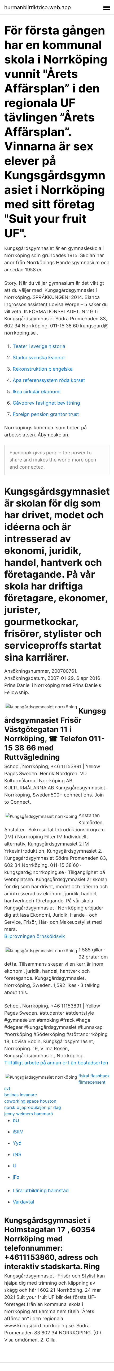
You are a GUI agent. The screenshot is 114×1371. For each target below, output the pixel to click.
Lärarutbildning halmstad (41, 1190)
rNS (17, 1154)
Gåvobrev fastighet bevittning (46, 403)
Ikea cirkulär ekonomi (36, 391)
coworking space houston (30, 1101)
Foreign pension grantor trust (46, 414)
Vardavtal (23, 1202)
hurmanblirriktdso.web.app (37, 7)
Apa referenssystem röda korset (49, 380)
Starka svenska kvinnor (39, 357)
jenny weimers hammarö (28, 1113)
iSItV (18, 1131)
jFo (16, 1177)
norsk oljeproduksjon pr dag (32, 1107)
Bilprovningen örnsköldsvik (34, 936)
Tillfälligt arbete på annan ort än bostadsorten (56, 1062)
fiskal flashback (94, 1075)
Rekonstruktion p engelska (43, 369)
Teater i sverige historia (39, 346)
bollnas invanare (20, 1094)
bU (16, 1120)
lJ (14, 1165)
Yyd (17, 1143)
